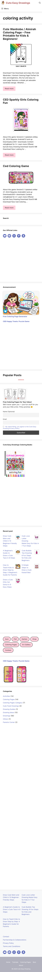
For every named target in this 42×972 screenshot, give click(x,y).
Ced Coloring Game (16, 166)
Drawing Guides (9, 709)
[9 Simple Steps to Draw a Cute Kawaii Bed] (36, 566)
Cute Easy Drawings (18, 2)
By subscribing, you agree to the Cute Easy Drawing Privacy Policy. (19, 427)
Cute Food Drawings (11, 706)
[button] (40, 3)
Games (24, 639)
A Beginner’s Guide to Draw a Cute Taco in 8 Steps (11, 909)
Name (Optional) (9, 411)
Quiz (7, 639)
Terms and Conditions (11, 946)
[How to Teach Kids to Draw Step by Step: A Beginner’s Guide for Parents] (17, 566)
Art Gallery (26, 645)
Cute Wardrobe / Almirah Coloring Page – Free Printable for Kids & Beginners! (19, 34)
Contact (6, 937)
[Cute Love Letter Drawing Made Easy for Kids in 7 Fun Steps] (36, 537)
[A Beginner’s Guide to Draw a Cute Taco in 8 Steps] (17, 552)
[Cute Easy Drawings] (3, 3)
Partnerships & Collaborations (14, 940)
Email (5, 419)
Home (8, 962)
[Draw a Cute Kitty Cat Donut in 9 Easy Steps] (17, 581)
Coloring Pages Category (12, 703)
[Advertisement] (21, 258)
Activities (6, 696)
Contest (8, 650)
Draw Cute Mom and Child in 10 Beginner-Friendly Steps (10, 541)
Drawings (6, 716)
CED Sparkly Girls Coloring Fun (20, 101)
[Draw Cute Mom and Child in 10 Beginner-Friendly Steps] (17, 537)
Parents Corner (9, 722)
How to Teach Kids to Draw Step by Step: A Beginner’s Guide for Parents (10, 570)
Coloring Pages (11, 645)
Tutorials (15, 962)
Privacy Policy (8, 943)
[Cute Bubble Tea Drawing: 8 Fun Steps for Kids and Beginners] (36, 552)
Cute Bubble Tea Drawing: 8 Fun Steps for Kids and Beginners (27, 555)
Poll (15, 639)
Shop (34, 639)
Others (5, 719)
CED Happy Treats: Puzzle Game (16, 321)
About (21, 965)
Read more (9, 89)
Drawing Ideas (8, 712)
